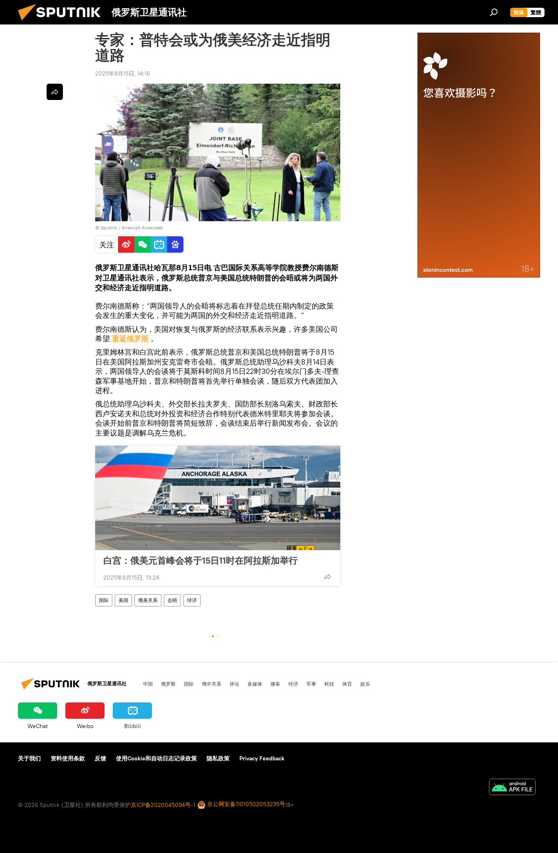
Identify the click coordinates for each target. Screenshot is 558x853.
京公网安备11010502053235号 (245, 804)
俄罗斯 (168, 683)
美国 (123, 600)
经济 (192, 600)
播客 (275, 683)
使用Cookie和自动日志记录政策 (156, 758)
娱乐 (365, 683)
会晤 (172, 600)
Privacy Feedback (261, 758)
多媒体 (255, 683)
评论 (234, 683)
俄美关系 (148, 600)
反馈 (100, 758)
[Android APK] (512, 788)
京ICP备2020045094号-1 (163, 805)
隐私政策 (218, 758)
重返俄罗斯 (130, 338)
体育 (347, 683)
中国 (148, 683)
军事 (311, 683)
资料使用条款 (68, 758)
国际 (104, 600)
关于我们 (29, 758)
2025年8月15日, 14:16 (122, 73)
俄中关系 (211, 683)
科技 (329, 683)
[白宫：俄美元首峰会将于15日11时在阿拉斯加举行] (217, 498)
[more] (327, 577)
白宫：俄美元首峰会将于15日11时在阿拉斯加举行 (200, 560)
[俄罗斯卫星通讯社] (62, 22)
